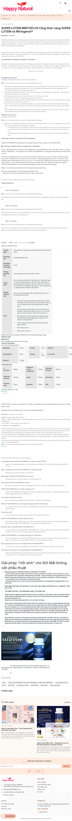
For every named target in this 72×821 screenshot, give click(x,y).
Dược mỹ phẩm (41, 782)
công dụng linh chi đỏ (61, 682)
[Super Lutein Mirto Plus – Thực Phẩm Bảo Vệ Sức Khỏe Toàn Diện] (17, 714)
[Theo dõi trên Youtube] (42, 771)
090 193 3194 (10, 792)
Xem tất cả (68, 702)
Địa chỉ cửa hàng (9, 795)
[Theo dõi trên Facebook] (29, 771)
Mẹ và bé (40, 792)
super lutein (44, 685)
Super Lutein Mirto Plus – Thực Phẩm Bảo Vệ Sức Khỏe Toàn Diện (16, 729)
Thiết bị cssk (41, 789)
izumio (4, 685)
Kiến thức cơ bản (6, 809)
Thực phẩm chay (42, 787)
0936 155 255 (20, 792)
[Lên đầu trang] (66, 815)
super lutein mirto (55, 685)
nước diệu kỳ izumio (22, 685)
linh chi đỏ (11, 685)
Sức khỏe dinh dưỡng (7, 804)
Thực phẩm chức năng (43, 784)
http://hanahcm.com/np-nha (53, 623)
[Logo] (18, 6)
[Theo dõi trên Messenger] (34, 771)
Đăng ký (66, 766)
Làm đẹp (3, 806)
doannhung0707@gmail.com (12, 789)
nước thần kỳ (34, 685)
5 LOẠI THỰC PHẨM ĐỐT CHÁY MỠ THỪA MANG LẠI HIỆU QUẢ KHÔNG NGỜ (30, 682)
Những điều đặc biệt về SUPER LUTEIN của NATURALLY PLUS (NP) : (25, 572)
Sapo (50, 818)
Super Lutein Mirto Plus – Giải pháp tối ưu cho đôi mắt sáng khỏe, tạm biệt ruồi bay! (52, 744)
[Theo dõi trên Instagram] (38, 771)
